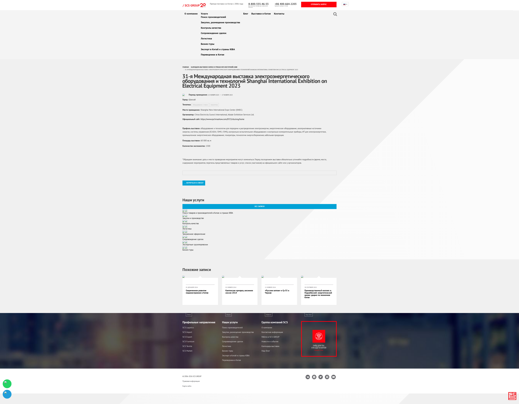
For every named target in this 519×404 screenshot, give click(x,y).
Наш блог (309, 315)
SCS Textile (187, 346)
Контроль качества (211, 27)
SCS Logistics (188, 327)
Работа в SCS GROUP (270, 337)
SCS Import (187, 332)
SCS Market (187, 351)
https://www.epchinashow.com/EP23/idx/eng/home (222, 119)
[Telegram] (7, 394)
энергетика (214, 105)
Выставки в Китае (261, 13)
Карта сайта (186, 386)
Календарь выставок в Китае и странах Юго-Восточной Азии (214, 67)
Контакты (279, 13)
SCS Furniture (188, 341)
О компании (191, 13)
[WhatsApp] (7, 383)
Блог (245, 13)
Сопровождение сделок (213, 33)
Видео (229, 315)
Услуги (204, 13)
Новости (268, 315)
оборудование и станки (200, 105)
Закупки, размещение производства (220, 22)
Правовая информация (191, 381)
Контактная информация (272, 332)
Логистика (206, 38)
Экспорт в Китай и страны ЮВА (218, 49)
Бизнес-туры (207, 43)
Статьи (189, 315)
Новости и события (270, 341)
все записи (260, 206)
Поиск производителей (213, 17)
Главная (185, 67)
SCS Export (187, 337)
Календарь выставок (270, 346)
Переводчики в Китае (212, 54)
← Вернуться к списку (193, 183)
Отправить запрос (319, 4)
